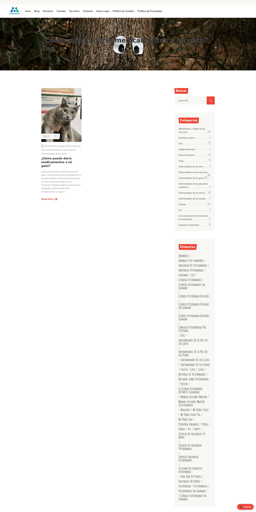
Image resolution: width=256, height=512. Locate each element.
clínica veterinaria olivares (194, 296)
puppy (197, 429)
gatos (201, 369)
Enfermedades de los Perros (192, 192)
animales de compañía (191, 260)
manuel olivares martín (194, 397)
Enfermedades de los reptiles (192, 198)
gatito (184, 369)
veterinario (185, 486)
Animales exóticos (187, 137)
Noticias (182, 204)
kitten (184, 384)
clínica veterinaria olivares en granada (194, 306)
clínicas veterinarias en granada (192, 286)
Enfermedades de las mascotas (61, 149)
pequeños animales (189, 424)
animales (184, 255)
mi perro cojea (201, 410)
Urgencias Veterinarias (189, 225)
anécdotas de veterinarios (193, 265)
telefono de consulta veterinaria (190, 470)
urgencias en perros (189, 481)
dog (183, 335)
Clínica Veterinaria (187, 155)
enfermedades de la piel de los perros (193, 353)
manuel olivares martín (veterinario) (192, 403)
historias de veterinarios (192, 374)
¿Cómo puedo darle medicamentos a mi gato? (56, 162)
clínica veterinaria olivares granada (194, 317)
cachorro (183, 275)
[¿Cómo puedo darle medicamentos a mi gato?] (61, 115)
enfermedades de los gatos (195, 360)
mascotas (185, 410)
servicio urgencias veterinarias (188, 458)
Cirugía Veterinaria (187, 149)
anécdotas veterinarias (191, 270)
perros (182, 429)
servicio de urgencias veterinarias (190, 447)
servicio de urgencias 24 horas (192, 435)
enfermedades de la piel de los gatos (193, 342)
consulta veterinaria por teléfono (192, 329)
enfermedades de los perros (195, 364)
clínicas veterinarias (190, 280)
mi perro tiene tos (190, 414)
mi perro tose (186, 419)
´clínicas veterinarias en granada (192, 497)
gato (192, 369)
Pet (180, 210)
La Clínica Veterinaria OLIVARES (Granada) (191, 390)
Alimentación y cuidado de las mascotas (62, 146)
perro (205, 424)
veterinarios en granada (192, 491)
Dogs (181, 160)
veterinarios (200, 486)
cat (192, 275)
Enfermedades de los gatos (54, 153)
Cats (43, 149)
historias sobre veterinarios (194, 379)
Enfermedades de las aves (191, 166)
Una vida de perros (191, 476)
